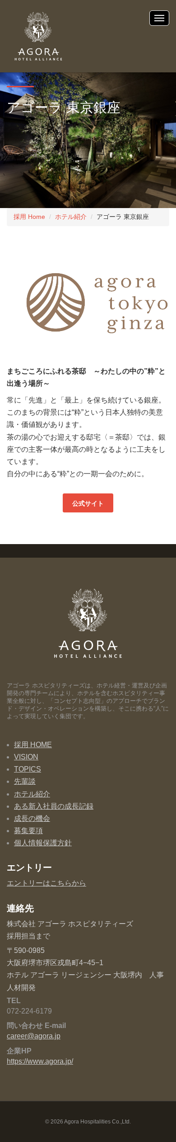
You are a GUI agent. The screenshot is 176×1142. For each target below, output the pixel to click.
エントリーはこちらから (46, 883)
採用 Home (29, 216)
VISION (26, 757)
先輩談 (25, 781)
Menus (159, 18)
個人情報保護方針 (43, 843)
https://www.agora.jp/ (40, 1061)
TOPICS (27, 769)
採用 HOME (33, 745)
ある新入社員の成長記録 (53, 806)
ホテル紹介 (71, 216)
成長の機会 (32, 818)
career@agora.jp (33, 1036)
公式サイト (88, 503)
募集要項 (28, 830)
